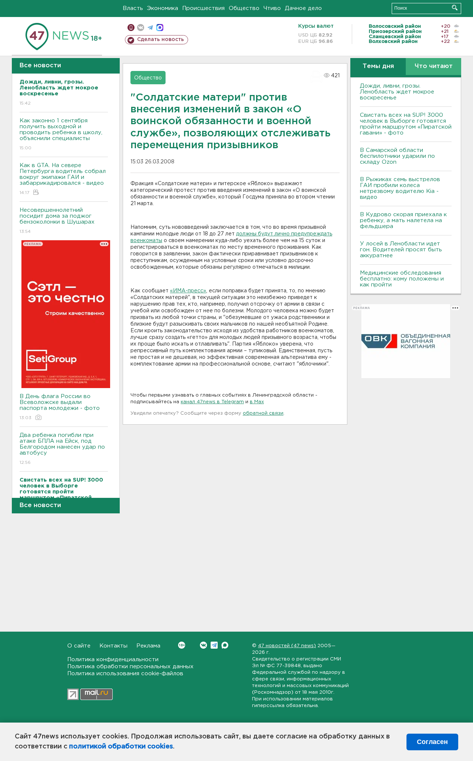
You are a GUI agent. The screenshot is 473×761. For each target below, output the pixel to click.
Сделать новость (160, 39)
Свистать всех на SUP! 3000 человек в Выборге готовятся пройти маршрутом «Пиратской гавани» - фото (406, 124)
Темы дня (378, 66)
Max (224, 645)
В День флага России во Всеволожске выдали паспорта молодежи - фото (60, 407)
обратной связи (263, 413)
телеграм (150, 27)
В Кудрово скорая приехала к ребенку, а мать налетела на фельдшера (403, 220)
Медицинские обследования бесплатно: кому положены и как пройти (402, 279)
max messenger (159, 27)
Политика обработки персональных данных (130, 666)
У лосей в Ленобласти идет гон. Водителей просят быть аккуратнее (401, 249)
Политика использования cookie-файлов (125, 673)
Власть (133, 8)
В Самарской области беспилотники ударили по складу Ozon (397, 156)
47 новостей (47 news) (287, 646)
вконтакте (140, 27)
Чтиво (272, 8)
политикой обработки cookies (121, 747)
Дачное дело (303, 8)
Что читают (434, 66)
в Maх (257, 402)
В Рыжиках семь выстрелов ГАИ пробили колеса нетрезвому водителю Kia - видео (400, 188)
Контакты (113, 645)
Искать (454, 7)
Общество (244, 8)
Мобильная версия (131, 27)
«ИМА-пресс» (188, 291)
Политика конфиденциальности (113, 659)
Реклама (148, 645)
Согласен (432, 741)
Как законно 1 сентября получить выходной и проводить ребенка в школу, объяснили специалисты (61, 134)
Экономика (162, 8)
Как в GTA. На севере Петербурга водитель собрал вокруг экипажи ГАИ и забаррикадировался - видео (63, 179)
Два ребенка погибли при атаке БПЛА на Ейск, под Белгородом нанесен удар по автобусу (62, 449)
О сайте (79, 645)
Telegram (214, 645)
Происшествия (203, 8)
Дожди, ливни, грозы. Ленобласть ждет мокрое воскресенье (397, 92)
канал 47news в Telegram (212, 402)
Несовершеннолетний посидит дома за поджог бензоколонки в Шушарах (57, 221)
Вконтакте (203, 645)
